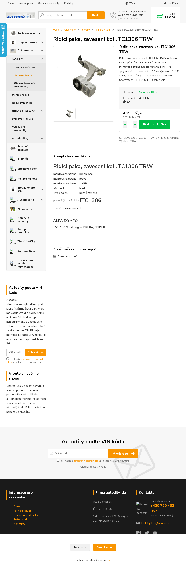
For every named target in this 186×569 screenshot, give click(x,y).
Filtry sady (24, 209)
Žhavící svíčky (26, 241)
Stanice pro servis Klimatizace (25, 263)
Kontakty (69, 3)
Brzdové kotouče (22, 119)
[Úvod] (20, 15)
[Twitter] (149, 534)
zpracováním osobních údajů (87, 461)
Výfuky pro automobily (19, 128)
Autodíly (17, 59)
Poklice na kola (27, 179)
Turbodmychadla (28, 33)
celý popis (159, 80)
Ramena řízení (23, 75)
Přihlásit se (35, 352)
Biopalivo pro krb (26, 189)
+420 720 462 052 (131, 15)
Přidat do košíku (154, 125)
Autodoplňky (20, 138)
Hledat (96, 15)
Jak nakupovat (26, 3)
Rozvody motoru (22, 103)
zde (108, 560)
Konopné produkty (23, 230)
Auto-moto (25, 50)
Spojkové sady (27, 169)
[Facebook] (140, 534)
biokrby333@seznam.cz (156, 523)
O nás (11, 3)
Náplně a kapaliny (23, 111)
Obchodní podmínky (49, 3)
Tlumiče (22, 159)
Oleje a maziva (27, 42)
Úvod (56, 29)
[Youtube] (157, 534)
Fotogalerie (21, 519)
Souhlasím (104, 547)
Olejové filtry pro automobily (24, 84)
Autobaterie (25, 200)
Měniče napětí (21, 95)
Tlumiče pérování (24, 67)
